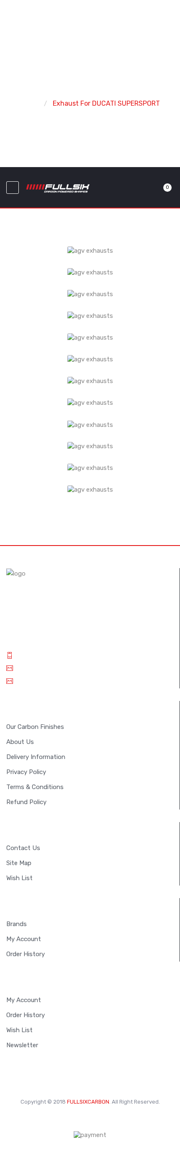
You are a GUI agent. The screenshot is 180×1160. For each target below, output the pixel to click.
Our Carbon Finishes (35, 727)
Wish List (19, 878)
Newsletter (22, 1045)
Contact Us (23, 848)
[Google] (77, 1119)
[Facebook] (90, 1119)
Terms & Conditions (35, 787)
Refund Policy (26, 802)
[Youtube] (102, 1119)
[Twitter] (65, 1119)
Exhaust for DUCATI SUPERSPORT (106, 103)
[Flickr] (115, 1119)
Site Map (18, 863)
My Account (23, 939)
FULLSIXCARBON (88, 1102)
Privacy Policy (26, 772)
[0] (157, 187)
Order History (25, 954)
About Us (20, 742)
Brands (16, 924)
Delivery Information (35, 757)
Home (29, 103)
